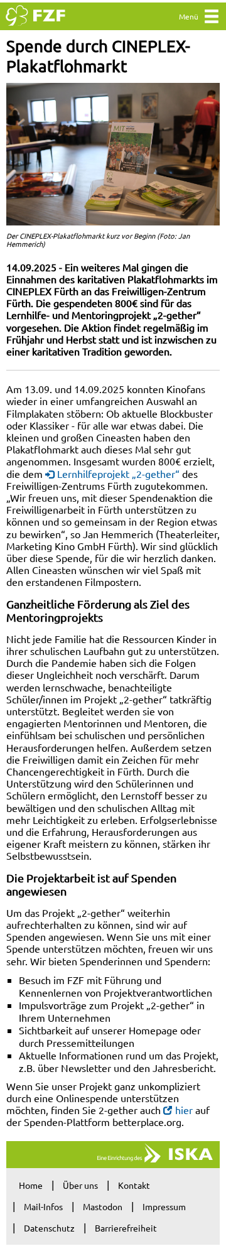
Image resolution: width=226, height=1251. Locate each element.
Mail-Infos (43, 1206)
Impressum (164, 1206)
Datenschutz (49, 1227)
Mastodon (102, 1206)
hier (184, 1109)
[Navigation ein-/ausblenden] (211, 19)
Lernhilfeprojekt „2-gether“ (118, 473)
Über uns (80, 1185)
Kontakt (134, 1185)
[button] (113, 154)
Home (31, 1185)
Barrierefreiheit (126, 1227)
